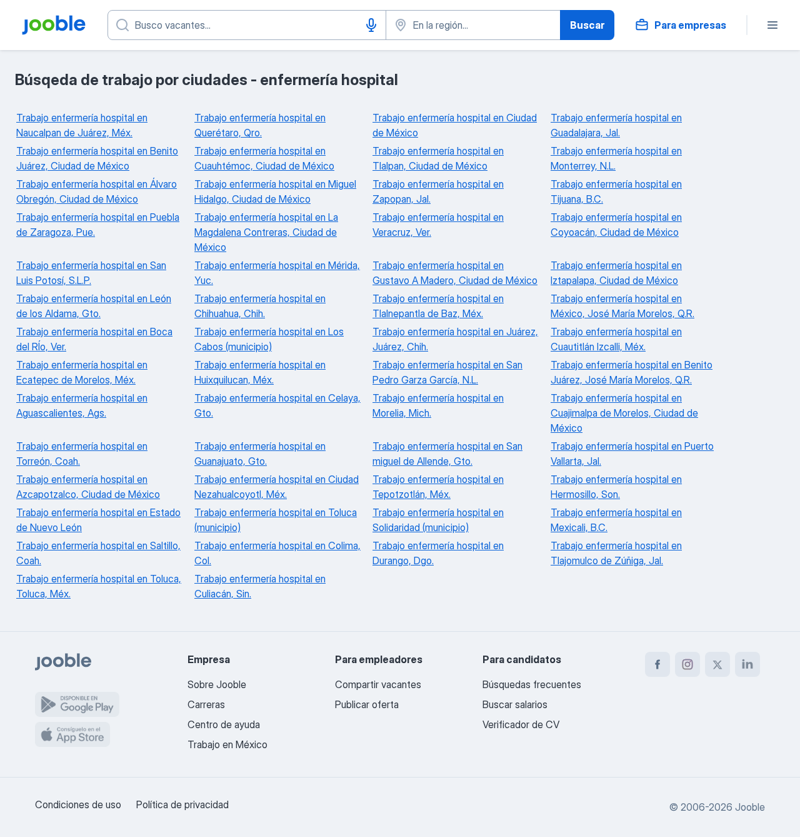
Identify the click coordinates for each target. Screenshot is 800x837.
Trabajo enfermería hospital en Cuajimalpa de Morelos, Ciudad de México (624, 413)
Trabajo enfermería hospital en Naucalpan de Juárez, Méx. (82, 125)
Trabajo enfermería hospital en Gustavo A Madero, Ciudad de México (455, 273)
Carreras (206, 704)
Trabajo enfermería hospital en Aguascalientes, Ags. (82, 405)
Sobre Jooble (217, 684)
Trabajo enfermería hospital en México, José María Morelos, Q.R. (622, 306)
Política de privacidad (182, 804)
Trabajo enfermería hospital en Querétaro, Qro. (260, 125)
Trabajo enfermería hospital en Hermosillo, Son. (616, 486)
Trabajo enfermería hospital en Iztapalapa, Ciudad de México (616, 273)
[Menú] (773, 25)
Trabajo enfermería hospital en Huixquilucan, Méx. (260, 372)
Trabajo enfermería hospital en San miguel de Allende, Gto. (447, 453)
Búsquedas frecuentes (531, 684)
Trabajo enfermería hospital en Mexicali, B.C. (616, 520)
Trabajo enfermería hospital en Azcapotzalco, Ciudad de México (88, 486)
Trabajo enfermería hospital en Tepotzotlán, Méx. (438, 486)
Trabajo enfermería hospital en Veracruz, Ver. (438, 224)
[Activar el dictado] (371, 25)
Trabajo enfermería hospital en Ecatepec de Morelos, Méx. (82, 372)
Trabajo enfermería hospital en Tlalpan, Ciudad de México (438, 158)
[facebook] (657, 664)
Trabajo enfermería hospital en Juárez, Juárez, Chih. (455, 339)
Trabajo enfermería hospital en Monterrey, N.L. (616, 158)
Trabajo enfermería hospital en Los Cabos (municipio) (269, 339)
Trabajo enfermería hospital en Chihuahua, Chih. (260, 306)
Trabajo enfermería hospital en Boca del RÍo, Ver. (94, 339)
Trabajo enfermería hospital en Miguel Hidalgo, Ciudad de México (275, 191)
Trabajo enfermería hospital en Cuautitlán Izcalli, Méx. (616, 339)
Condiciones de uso (78, 804)
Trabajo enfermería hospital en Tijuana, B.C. (616, 191)
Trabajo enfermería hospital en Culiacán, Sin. (260, 586)
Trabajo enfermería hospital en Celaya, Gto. (277, 405)
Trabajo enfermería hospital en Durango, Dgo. (438, 553)
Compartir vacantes (378, 684)
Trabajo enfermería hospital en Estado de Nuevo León (98, 520)
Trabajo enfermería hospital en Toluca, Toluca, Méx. (98, 586)
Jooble (750, 807)
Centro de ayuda (224, 724)
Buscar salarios (515, 704)
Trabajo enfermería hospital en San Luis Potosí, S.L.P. (91, 273)
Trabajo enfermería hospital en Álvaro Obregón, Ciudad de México (96, 191)
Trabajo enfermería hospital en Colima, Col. (277, 553)
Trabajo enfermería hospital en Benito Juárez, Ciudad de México (97, 158)
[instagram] (687, 664)
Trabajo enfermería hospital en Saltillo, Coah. (98, 553)
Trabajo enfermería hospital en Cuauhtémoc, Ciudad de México (264, 158)
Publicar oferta (367, 704)
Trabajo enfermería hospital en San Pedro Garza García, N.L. (447, 372)
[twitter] (717, 664)
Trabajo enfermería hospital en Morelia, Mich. (438, 405)
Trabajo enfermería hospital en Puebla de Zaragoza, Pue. (97, 224)
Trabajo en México (228, 744)
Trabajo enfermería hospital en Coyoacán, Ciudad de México (616, 224)
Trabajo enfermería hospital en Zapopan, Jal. (438, 191)
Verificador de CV (520, 724)
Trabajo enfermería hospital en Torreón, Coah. (82, 453)
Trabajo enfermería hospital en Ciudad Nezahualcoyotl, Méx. (276, 486)
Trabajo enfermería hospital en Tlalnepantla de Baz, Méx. (438, 306)
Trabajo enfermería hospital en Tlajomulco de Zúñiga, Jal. (616, 553)
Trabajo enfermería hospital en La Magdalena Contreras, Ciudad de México (266, 232)
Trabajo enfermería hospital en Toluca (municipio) (275, 520)
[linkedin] (747, 664)
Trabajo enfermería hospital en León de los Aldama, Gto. (93, 306)
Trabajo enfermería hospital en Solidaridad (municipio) (438, 520)
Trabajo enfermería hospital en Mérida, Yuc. (277, 273)
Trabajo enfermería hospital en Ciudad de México (454, 125)
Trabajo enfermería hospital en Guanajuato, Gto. (260, 453)
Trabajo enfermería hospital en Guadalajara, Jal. (616, 125)
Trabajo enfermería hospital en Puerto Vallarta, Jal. (632, 453)
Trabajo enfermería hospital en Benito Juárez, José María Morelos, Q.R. (631, 372)
